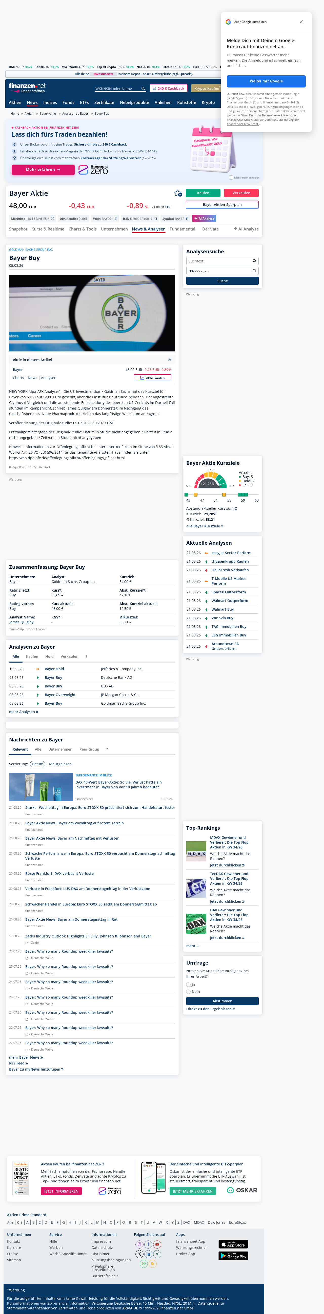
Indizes (50, 102)
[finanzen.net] (27, 85)
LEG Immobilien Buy (229, 635)
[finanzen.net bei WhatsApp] (144, 1264)
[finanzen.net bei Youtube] (157, 1244)
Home (15, 113)
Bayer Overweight (60, 694)
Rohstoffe (186, 102)
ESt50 (39, 66)
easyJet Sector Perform (231, 552)
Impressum (101, 1242)
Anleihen (163, 102)
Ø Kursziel (128, 617)
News (32, 102)
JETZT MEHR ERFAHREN (193, 1191)
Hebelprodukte (134, 102)
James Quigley (21, 621)
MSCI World (70, 66)
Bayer (18, 369)
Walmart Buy (223, 609)
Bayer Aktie (48, 113)
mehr (191, 945)
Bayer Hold (54, 668)
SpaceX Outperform (229, 592)
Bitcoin (167, 66)
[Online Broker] (28, 90)
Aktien (15, 102)
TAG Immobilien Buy (229, 626)
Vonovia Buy (222, 617)
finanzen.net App (190, 1242)
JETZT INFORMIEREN (61, 1191)
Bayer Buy (53, 677)
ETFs (84, 102)
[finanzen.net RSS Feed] (153, 1264)
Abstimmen (222, 1001)
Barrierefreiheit (105, 1276)
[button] (169, 88)
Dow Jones (216, 1222)
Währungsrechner (191, 1248)
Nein (196, 991)
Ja (193, 984)
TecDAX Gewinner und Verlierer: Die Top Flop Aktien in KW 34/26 (229, 878)
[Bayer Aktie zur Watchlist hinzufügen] (178, 193)
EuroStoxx (237, 1222)
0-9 (20, 1222)
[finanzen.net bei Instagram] (139, 1244)
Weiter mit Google (266, 81)
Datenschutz (102, 1248)
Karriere (14, 1248)
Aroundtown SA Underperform (225, 646)
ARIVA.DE (130, 1308)
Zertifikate (104, 102)
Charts (18, 378)
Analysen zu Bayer (75, 113)
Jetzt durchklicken (226, 865)
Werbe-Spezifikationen (68, 1254)
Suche (222, 280)
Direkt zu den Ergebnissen (209, 1008)
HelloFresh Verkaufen (230, 569)
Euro (196, 66)
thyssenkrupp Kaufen (230, 561)
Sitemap (14, 1260)
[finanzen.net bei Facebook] (148, 1244)
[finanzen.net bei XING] (157, 1254)
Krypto (208, 102)
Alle (10, 1222)
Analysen (48, 378)
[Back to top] (252, 1308)
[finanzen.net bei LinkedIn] (148, 1254)
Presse (12, 1254)
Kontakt (13, 1242)
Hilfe (53, 1242)
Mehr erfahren (40, 169)
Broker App (185, 1254)
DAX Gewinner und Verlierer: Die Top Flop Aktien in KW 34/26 (229, 915)
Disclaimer (101, 1254)
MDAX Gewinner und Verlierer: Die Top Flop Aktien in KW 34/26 (229, 842)
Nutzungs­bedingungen (111, 1260)
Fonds (68, 102)
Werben (56, 1248)
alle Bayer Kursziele (203, 526)
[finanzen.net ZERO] (93, 170)
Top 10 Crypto (106, 66)
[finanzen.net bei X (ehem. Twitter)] (139, 1254)
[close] (301, 21)
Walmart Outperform (230, 600)
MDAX (199, 1222)
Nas (139, 66)
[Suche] (143, 88)
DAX (12, 66)
